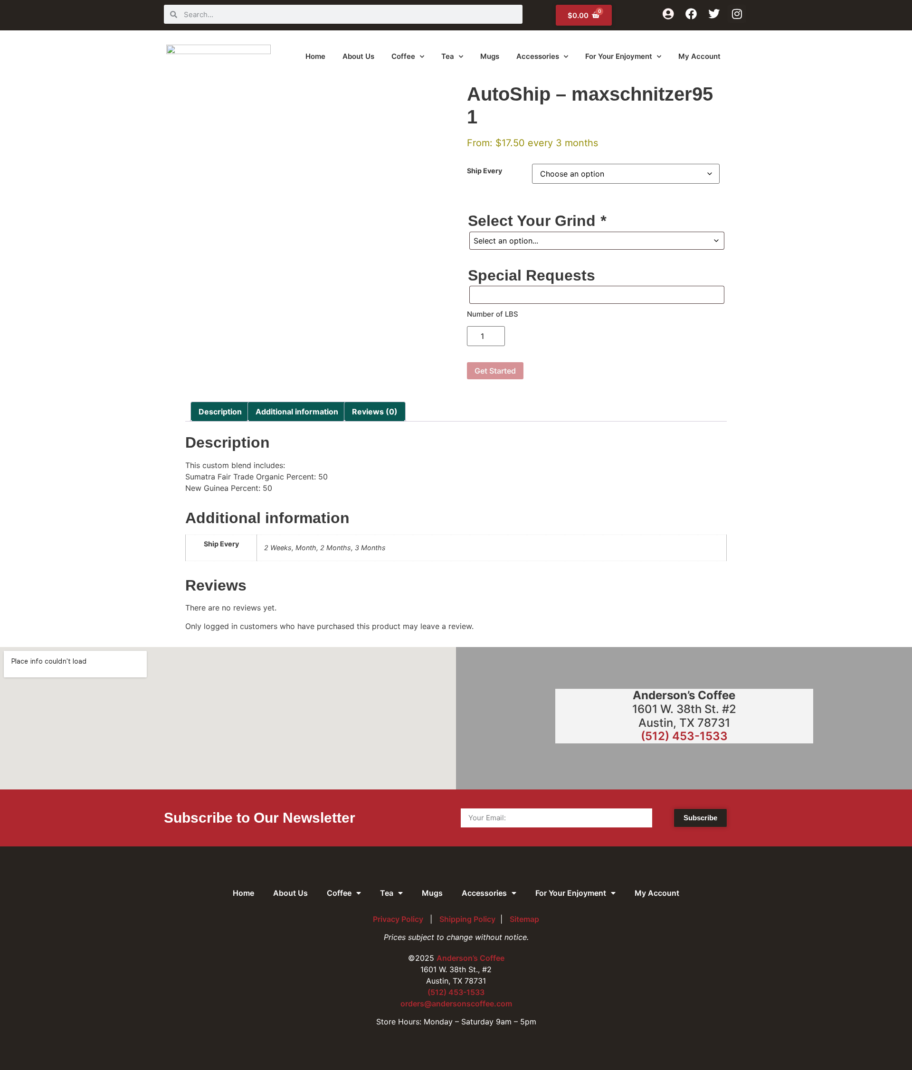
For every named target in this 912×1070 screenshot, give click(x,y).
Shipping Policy (467, 919)
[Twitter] (714, 14)
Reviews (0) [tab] (375, 411)
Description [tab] (220, 411)
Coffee (403, 56)
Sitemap (524, 919)
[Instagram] (737, 14)
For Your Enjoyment (618, 56)
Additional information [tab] (297, 411)
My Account (699, 56)
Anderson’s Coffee (470, 958)
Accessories (537, 56)
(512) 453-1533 (684, 736)
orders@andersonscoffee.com (456, 1003)
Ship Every (484, 171)
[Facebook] (691, 14)
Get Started (495, 370)
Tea (447, 56)
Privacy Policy (399, 919)
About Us (358, 56)
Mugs (489, 56)
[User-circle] (668, 14)
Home (315, 56)
